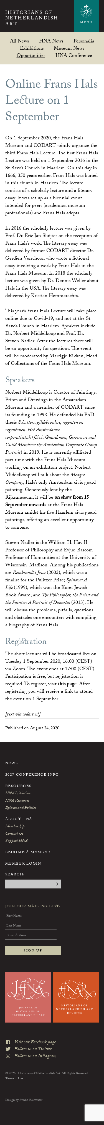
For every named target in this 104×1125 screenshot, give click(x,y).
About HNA (18, 820)
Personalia (83, 40)
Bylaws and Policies (20, 808)
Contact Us (14, 834)
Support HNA (16, 841)
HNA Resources (17, 801)
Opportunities (31, 55)
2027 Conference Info (32, 775)
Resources (18, 787)
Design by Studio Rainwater (23, 1100)
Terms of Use (14, 1078)
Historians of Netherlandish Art (32, 19)
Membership (14, 826)
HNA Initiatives (18, 793)
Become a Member (27, 853)
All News (19, 40)
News (11, 764)
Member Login (23, 864)
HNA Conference (73, 55)
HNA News (51, 40)
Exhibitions (32, 48)
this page (67, 684)
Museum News (69, 48)
